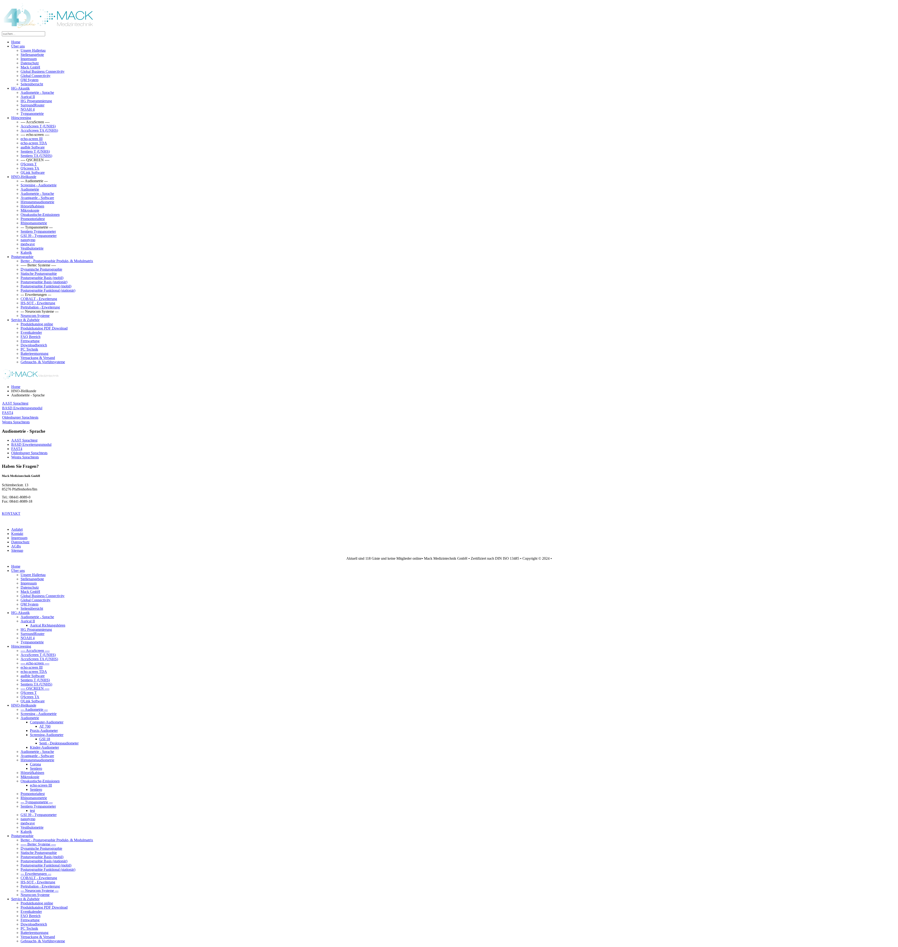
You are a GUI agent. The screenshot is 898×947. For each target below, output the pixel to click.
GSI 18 (44, 739)
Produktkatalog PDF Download (44, 328)
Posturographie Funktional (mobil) (46, 286)
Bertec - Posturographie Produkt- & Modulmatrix (57, 261)
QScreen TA (30, 168)
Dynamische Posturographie (41, 269)
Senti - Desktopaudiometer (59, 743)
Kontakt (17, 534)
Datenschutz (30, 63)
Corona (35, 764)
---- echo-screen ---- (35, 663)
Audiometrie (30, 189)
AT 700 (45, 726)
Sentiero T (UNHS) (35, 151)
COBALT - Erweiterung (39, 299)
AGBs (16, 546)
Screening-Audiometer (46, 735)
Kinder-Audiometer (44, 747)
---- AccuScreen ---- (35, 651)
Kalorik (26, 252)
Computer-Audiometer (46, 722)
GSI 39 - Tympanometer (39, 236)
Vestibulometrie (32, 248)
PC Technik (29, 349)
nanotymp (28, 240)
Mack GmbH (30, 67)
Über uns (18, 46)
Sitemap (17, 550)
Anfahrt (17, 529)
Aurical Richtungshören (47, 625)
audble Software (33, 147)
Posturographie (22, 257)
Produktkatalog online (37, 324)
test (32, 811)
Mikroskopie (30, 210)
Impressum (29, 59)
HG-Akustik (20, 88)
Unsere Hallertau (33, 50)
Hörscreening (21, 118)
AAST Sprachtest (15, 403)
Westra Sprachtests (16, 422)
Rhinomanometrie (34, 223)
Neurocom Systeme (35, 316)
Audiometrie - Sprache (37, 92)
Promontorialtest (33, 219)
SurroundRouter (32, 105)
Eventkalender (31, 332)
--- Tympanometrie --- (37, 802)
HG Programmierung (36, 101)
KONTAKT (11, 513)
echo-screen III (32, 139)
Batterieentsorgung (34, 354)
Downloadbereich (34, 345)
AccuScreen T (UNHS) (38, 126)
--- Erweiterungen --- (36, 874)
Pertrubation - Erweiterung (40, 307)
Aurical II (28, 97)
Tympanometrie (32, 114)
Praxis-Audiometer (44, 731)
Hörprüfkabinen (32, 206)
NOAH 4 (28, 109)
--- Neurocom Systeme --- (39, 891)
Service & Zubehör (25, 320)
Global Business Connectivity (43, 71)
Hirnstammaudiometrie (37, 202)
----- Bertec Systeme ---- (38, 844)
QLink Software (33, 172)
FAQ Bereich (30, 337)
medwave (28, 244)
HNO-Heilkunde (23, 177)
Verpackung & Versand (38, 358)
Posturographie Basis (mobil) (42, 278)
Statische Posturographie (39, 274)
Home (15, 42)
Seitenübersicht (32, 84)
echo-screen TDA (34, 143)
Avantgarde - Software (37, 198)
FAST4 (7, 413)
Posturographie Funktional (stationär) (48, 290)
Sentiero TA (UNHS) (36, 156)
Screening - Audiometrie (39, 185)
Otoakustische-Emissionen (40, 215)
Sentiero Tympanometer (38, 231)
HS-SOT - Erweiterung (38, 303)
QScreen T (29, 164)
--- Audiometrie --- (34, 709)
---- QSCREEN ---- (35, 688)
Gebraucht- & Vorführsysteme (43, 362)
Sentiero (36, 768)
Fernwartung (30, 341)
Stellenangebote (32, 55)
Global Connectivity (36, 76)
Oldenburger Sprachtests (20, 417)
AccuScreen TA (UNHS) (39, 130)
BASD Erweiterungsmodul (22, 408)
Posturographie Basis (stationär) (44, 282)
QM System (29, 80)
